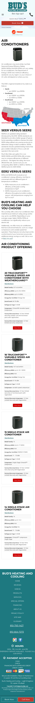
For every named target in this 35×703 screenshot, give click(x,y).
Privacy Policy (17, 613)
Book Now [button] (9, 699)
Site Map (17, 617)
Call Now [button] (26, 699)
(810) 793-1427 (8, 238)
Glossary (17, 621)
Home (17, 581)
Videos (17, 589)
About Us (17, 609)
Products (17, 593)
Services (17, 597)
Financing (17, 605)
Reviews (17, 585)
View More (17, 328)
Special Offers (17, 601)
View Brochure (9, 284)
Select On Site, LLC (22, 686)
